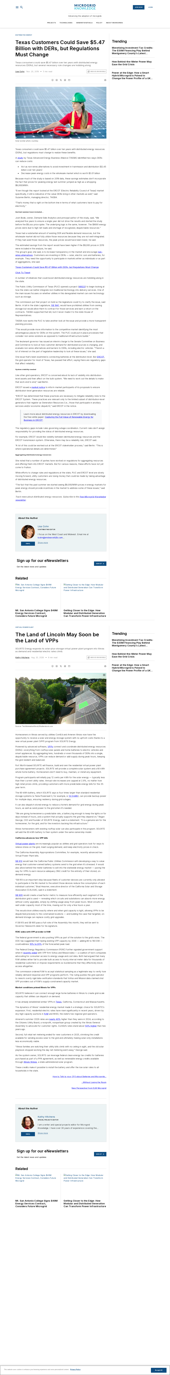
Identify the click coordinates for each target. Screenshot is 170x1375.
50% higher (91, 1026)
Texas (59, 1002)
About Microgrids (114, 23)
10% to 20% (36, 944)
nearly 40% (55, 1019)
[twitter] (61, 80)
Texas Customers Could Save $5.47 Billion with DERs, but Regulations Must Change (57, 267)
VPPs (50, 746)
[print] (105, 80)
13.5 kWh (73, 796)
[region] (85, 1370)
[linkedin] (57, 80)
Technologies (66, 23)
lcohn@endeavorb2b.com (50, 537)
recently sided (30, 953)
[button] (17, 7)
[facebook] (52, 80)
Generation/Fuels (84, 23)
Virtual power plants (25, 843)
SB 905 (19, 895)
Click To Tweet (22, 272)
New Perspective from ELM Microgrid (89, 1088)
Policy (99, 23)
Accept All (158, 1370)
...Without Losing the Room (94, 1082)
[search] (21, 7)
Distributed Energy (23, 35)
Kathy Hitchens (22, 657)
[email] (69, 80)
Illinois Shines (30, 1062)
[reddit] (65, 80)
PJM (46, 1014)
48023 (82, 286)
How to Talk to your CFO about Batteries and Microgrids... (79, 1076)
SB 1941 (55, 305)
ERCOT (100, 357)
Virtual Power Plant (24, 627)
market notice (38, 387)
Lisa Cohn (20, 71)
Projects (51, 23)
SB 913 (18, 861)
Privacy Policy (75, 1369)
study (20, 158)
